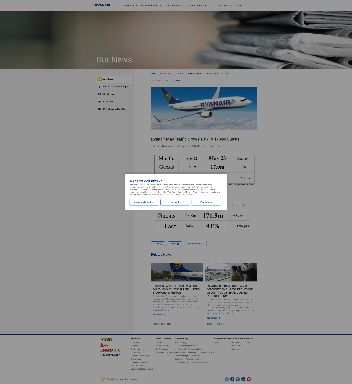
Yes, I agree (206, 202)
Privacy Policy (188, 195)
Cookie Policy (174, 195)
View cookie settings (144, 202)
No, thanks (175, 202)
